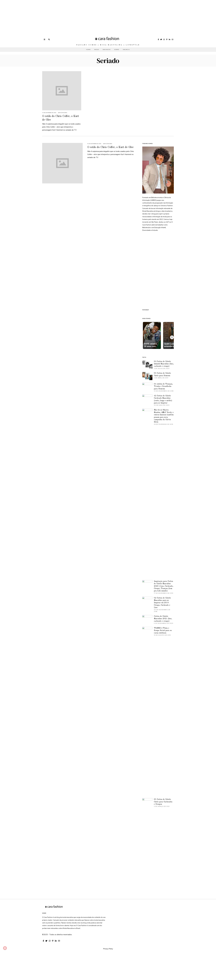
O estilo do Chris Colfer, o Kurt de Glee (110, 147)
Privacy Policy (108, 949)
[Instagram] (164, 39)
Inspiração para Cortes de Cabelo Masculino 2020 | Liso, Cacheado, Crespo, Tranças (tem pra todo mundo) (163, 586)
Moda (96, 49)
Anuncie (126, 49)
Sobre (116, 49)
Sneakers (107, 49)
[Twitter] (161, 39)
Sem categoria (62, 112)
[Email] (172, 39)
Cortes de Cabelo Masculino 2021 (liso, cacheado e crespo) (163, 618)
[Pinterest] (167, 39)
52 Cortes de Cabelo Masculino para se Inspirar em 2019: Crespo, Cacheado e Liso (162, 603)
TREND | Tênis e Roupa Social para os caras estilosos (163, 630)
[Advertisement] (67, 15)
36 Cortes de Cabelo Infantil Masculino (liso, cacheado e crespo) (164, 364)
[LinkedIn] (169, 39)
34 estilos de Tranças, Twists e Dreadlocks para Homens (163, 386)
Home (88, 49)
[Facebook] (158, 39)
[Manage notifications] (5, 948)
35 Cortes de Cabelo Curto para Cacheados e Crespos (163, 801)
